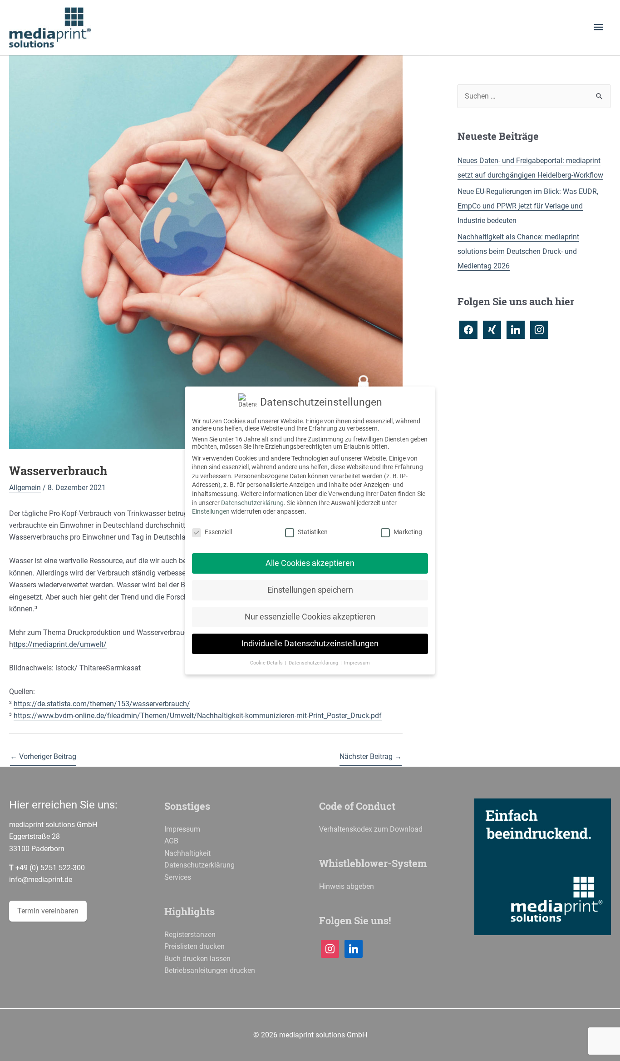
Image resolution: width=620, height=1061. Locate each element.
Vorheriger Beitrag (43, 756)
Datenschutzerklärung (199, 865)
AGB (171, 841)
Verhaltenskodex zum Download (371, 829)
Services (177, 877)
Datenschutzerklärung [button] (314, 663)
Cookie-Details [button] (267, 663)
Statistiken (313, 531)
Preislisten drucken (194, 946)
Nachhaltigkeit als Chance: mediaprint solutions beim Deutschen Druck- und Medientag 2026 (518, 251)
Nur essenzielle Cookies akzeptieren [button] (310, 616)
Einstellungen (211, 511)
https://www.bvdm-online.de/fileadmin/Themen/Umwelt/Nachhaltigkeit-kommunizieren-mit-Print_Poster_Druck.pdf (198, 715)
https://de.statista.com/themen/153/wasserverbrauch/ (102, 703)
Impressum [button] (357, 663)
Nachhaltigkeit (187, 853)
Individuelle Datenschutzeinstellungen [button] (310, 643)
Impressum (182, 829)
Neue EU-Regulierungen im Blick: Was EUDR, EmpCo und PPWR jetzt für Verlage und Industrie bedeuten (528, 206)
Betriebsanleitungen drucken (209, 970)
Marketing (408, 531)
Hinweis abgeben (346, 886)
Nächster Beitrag (371, 756)
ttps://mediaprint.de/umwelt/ (60, 644)
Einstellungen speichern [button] (310, 590)
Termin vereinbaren (48, 911)
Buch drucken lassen (197, 958)
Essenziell (218, 531)
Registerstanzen (190, 934)
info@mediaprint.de (40, 879)
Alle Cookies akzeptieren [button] (310, 563)
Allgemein (25, 487)
